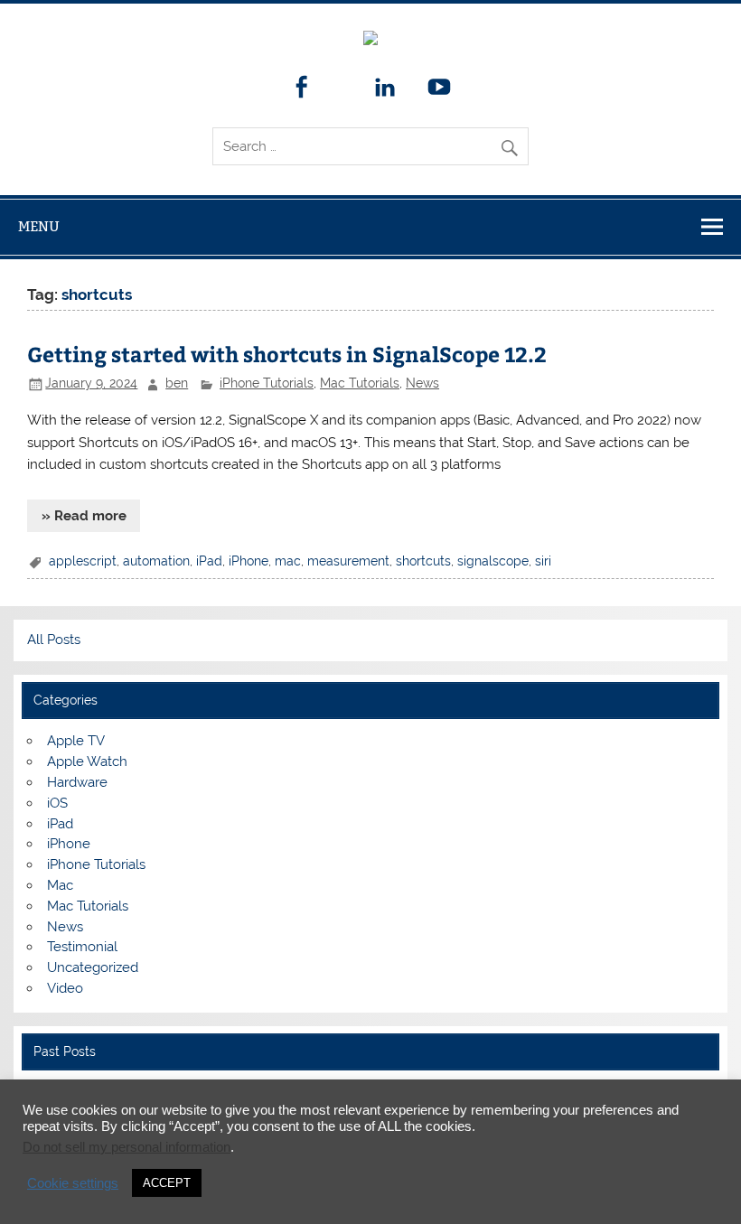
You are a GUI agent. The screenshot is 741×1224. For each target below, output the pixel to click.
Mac (60, 885)
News (422, 383)
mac (288, 561)
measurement (348, 561)
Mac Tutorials (359, 383)
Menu (39, 226)
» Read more (84, 516)
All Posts (53, 639)
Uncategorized (92, 967)
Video (65, 988)
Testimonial (82, 947)
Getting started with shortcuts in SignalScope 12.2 (287, 354)
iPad (209, 561)
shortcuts (423, 561)
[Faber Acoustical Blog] (370, 41)
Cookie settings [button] (72, 1183)
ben (176, 383)
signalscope (493, 561)
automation (156, 561)
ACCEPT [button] (167, 1183)
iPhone (248, 561)
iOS (57, 803)
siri (543, 561)
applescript (83, 561)
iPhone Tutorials (267, 383)
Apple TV (76, 741)
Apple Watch (87, 761)
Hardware (77, 782)
